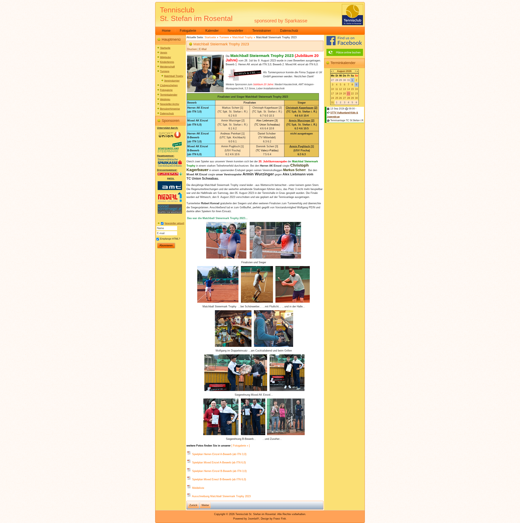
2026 (349, 71)
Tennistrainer (261, 30)
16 (356, 89)
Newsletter (235, 30)
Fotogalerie (188, 30)
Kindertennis (167, 62)
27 (344, 98)
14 (348, 89)
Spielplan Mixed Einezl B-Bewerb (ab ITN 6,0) (218, 479)
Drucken (192, 49)
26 (340, 98)
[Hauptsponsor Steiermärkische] (170, 166)
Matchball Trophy (173, 76)
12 (340, 89)
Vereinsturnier (172, 80)
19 (340, 93)
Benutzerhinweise (170, 108)
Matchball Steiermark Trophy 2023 (221, 44)
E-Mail (203, 49)
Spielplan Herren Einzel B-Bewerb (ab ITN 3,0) (219, 471)
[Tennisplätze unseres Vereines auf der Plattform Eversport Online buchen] (345, 55)
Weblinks (165, 99)
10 (332, 89)
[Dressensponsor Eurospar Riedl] (170, 175)
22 (352, 93)
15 (352, 89)
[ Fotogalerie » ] (240, 445)
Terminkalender (168, 94)
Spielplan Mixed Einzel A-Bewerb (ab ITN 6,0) (218, 462)
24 (332, 98)
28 (348, 98)
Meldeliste (197, 487)
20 (344, 93)
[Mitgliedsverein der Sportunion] (170, 139)
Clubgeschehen (169, 85)
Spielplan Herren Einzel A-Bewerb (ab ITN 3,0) (218, 454)
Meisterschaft (167, 66)
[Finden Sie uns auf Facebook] (344, 45)
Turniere (164, 71)
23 (356, 93)
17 (332, 93)
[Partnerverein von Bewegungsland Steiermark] (170, 152)
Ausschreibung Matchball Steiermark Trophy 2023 (221, 496)
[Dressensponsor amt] (170, 189)
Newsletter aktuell (174, 223)
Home (166, 30)
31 (332, 102)
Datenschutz (289, 30)
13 (344, 89)
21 (348, 93)
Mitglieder (165, 57)
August (341, 71)
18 (336, 93)
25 (336, 98)
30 (356, 98)
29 (352, 98)
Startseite (165, 48)
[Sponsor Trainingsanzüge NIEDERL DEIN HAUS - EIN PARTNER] (170, 201)
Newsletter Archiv (169, 104)
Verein (163, 52)
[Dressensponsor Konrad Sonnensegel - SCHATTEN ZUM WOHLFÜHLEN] (170, 213)
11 (336, 89)
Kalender (212, 30)
